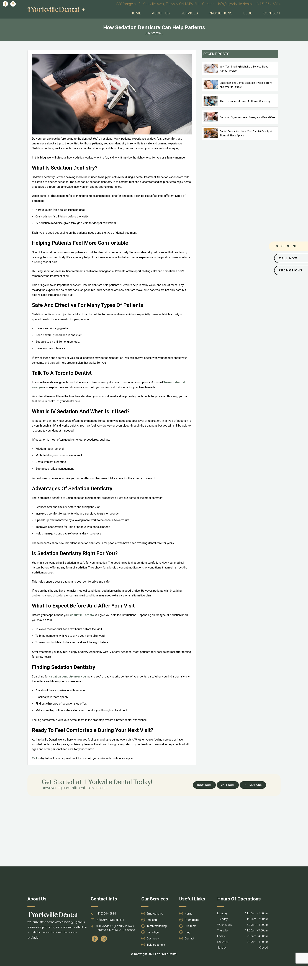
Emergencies (155, 913)
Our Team (190, 926)
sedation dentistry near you (67, 676)
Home (135, 13)
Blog (248, 13)
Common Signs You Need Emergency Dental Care (248, 117)
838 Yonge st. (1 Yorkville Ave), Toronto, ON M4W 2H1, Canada (165, 4)
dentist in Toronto (82, 615)
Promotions (221, 13)
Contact (272, 13)
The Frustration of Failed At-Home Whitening (245, 101)
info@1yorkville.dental (235, 4)
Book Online (285, 246)
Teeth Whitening (157, 926)
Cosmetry (153, 938)
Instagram (13, 4)
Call (34, 758)
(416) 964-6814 (268, 4)
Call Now (227, 784)
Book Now (204, 784)
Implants (152, 919)
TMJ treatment (156, 944)
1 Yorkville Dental (166, 954)
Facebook (6, 4)
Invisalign (153, 932)
